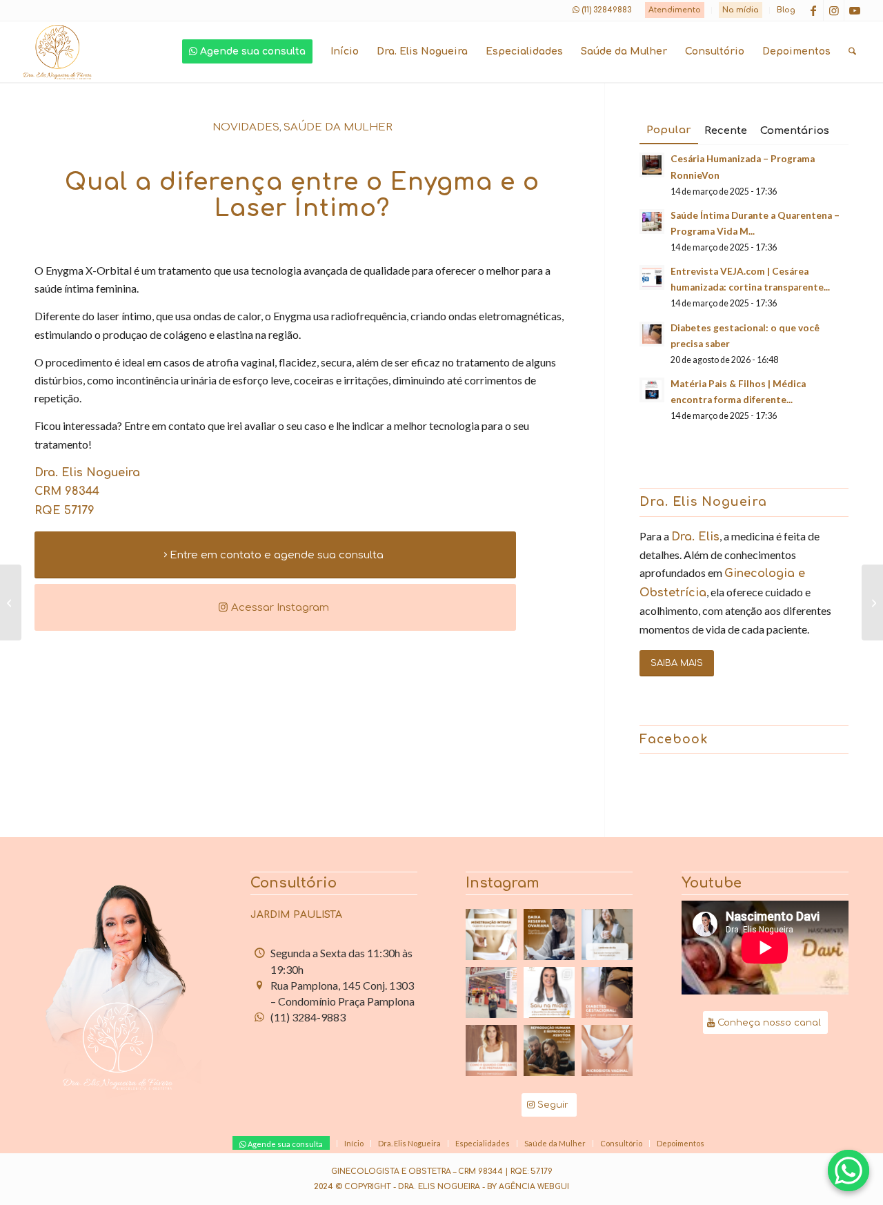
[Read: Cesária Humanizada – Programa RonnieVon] (651, 165)
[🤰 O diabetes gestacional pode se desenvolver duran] (607, 992)
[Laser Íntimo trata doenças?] (10, 602)
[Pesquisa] (852, 51)
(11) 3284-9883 (308, 1016)
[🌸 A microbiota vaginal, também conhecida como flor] (607, 1050)
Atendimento (674, 10)
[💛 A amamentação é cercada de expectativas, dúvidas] (549, 992)
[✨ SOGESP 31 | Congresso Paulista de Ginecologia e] (491, 992)
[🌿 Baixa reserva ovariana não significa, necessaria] (549, 934)
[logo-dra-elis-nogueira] (57, 51)
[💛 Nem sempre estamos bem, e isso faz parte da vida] (607, 934)
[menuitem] (675, 10)
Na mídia (740, 10)
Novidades (245, 127)
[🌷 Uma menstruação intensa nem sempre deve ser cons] (491, 934)
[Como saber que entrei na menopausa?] (872, 602)
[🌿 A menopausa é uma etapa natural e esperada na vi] (491, 1050)
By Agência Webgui (528, 1186)
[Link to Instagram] (834, 10)
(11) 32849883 (606, 10)
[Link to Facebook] (813, 10)
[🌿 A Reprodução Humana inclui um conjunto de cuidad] (549, 1050)
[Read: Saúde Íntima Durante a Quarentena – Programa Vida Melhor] (651, 221)
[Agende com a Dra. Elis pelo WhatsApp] (848, 1170)
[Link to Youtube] (854, 10)
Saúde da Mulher (338, 127)
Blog (786, 10)
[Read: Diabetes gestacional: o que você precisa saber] (651, 334)
